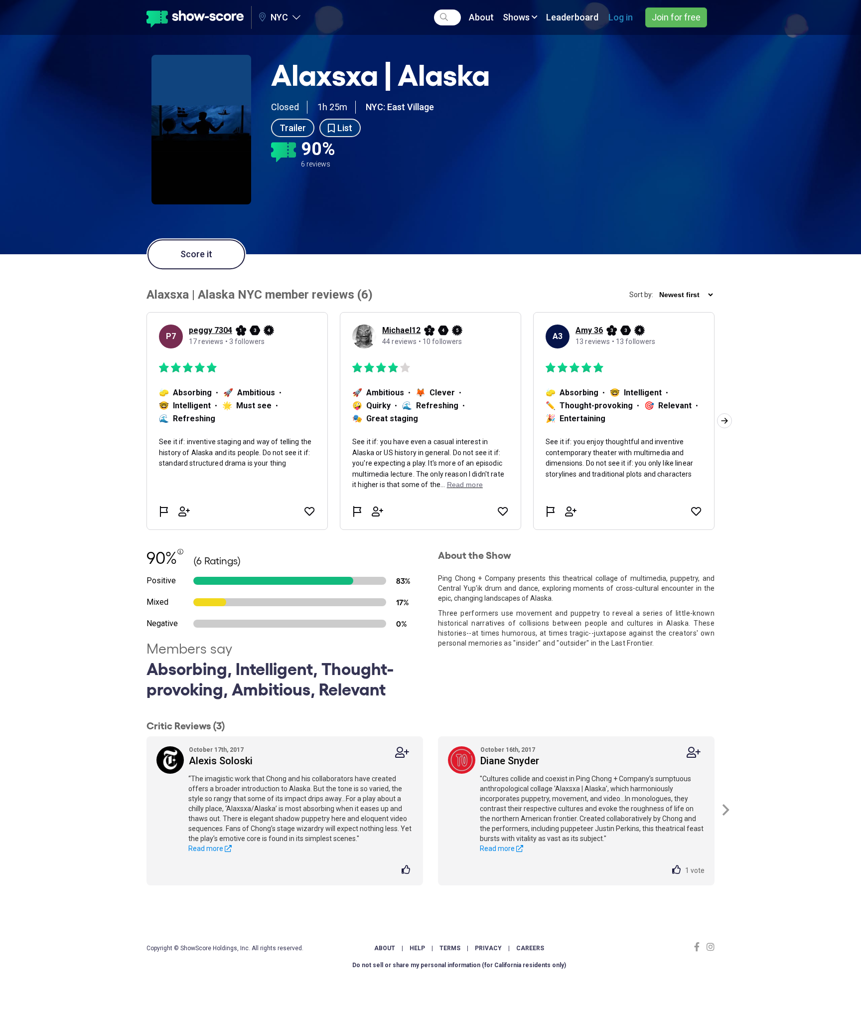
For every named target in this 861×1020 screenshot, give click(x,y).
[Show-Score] (195, 17)
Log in (620, 17)
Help (417, 948)
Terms (449, 948)
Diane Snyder (509, 761)
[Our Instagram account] (709, 947)
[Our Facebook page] (699, 947)
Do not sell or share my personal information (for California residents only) (459, 965)
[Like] (407, 870)
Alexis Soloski (221, 761)
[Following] (402, 752)
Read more (206, 848)
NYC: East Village (400, 107)
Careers (530, 948)
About (481, 17)
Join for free (676, 17)
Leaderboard (572, 17)
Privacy (488, 948)
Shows (517, 17)
